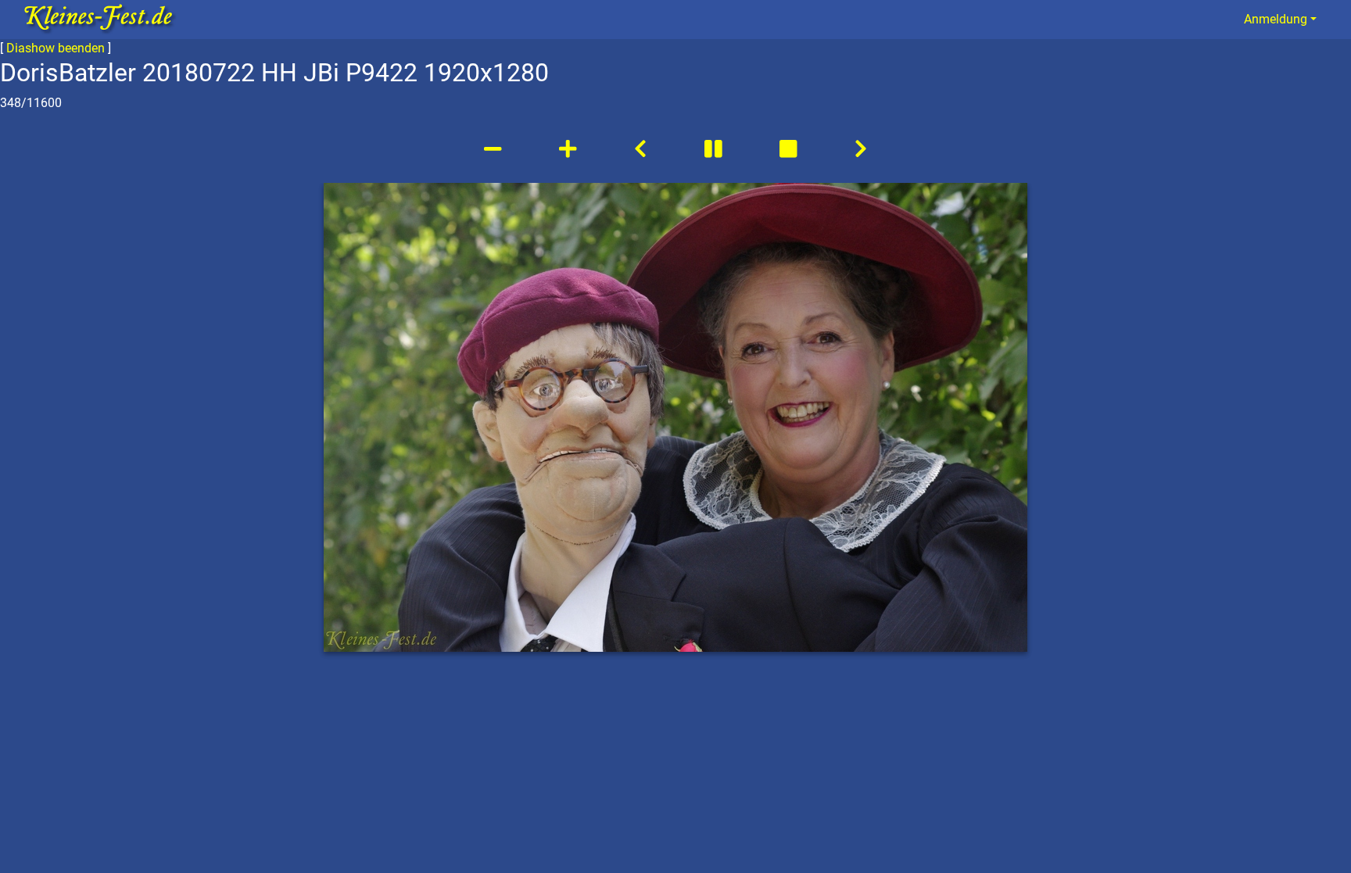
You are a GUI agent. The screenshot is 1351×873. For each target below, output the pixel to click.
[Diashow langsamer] (495, 149)
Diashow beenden (55, 48)
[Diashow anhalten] (715, 149)
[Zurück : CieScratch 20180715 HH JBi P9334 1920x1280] (640, 149)
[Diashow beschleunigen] (570, 149)
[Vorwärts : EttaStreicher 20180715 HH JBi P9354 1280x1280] (861, 149)
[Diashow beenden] (790, 149)
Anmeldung (1275, 19)
